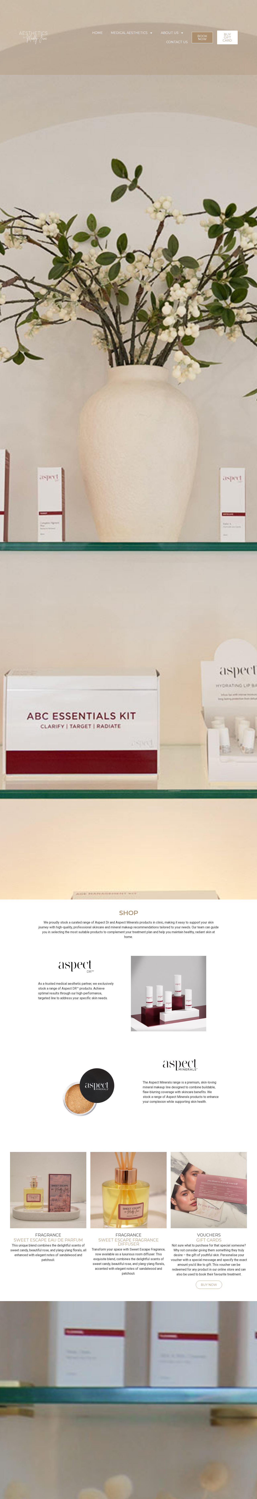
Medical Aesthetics (129, 33)
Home (97, 33)
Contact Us (177, 42)
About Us (169, 33)
